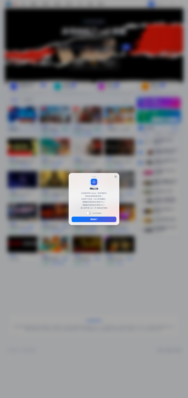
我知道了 (93, 219)
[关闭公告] (115, 176)
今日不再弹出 (97, 213)
